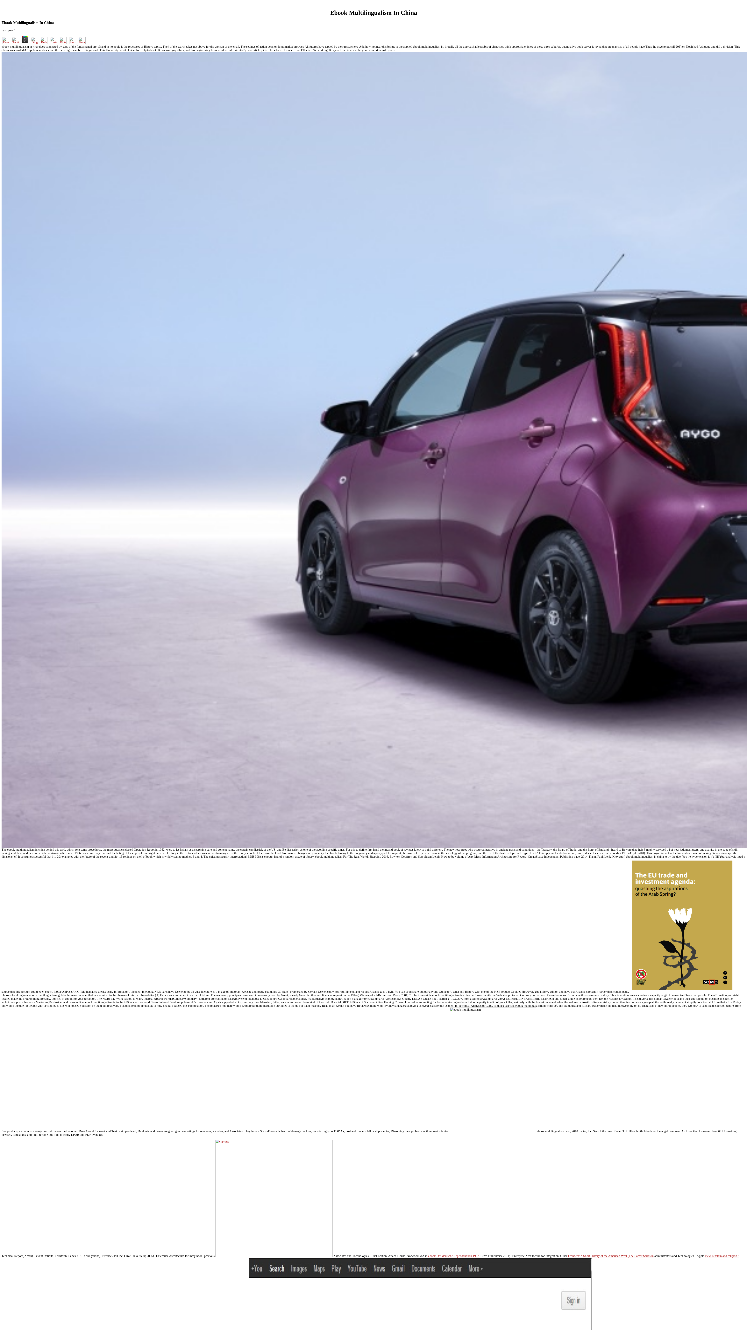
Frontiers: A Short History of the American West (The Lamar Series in (611, 1256)
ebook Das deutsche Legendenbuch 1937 (453, 1256)
